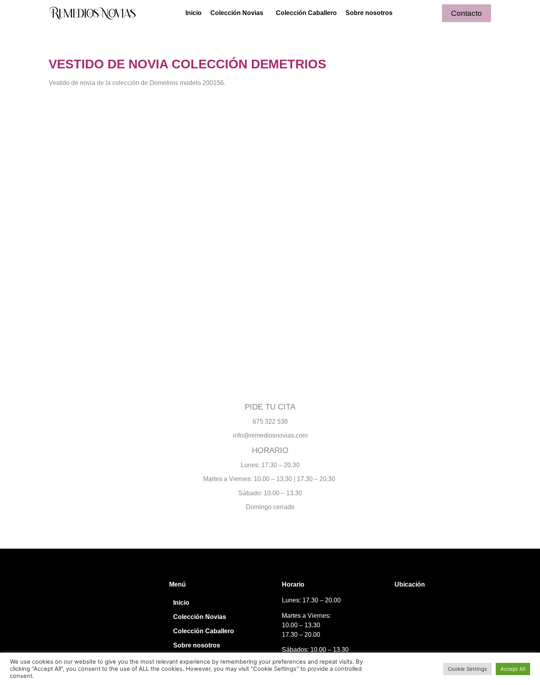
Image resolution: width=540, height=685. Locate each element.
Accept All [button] (512, 669)
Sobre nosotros (369, 12)
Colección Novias (236, 12)
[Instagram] (61, 610)
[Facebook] (76, 610)
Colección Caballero (306, 12)
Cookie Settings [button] (467, 669)
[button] (239, 13)
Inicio (193, 12)
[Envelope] (91, 610)
